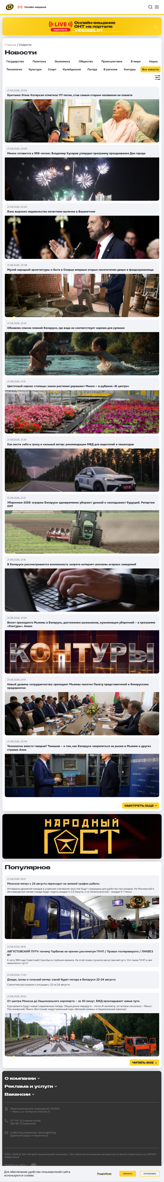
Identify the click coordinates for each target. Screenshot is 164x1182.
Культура (35, 69)
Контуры (130, 69)
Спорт (52, 69)
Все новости (150, 69)
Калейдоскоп (72, 69)
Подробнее (104, 1173)
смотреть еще (139, 806)
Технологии (14, 69)
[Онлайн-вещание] (82, 26)
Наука (153, 61)
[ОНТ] (10, 7)
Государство (15, 61)
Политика (39, 61)
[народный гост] (82, 836)
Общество (86, 61)
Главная (10, 45)
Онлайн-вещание (35, 7)
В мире (136, 61)
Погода (92, 69)
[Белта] (32, 1164)
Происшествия (111, 61)
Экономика (62, 61)
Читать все (143, 1063)
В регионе (110, 69)
